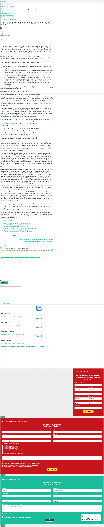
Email (76, 387)
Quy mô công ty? (91, 401)
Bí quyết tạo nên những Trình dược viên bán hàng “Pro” (16, 226)
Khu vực (54, 438)
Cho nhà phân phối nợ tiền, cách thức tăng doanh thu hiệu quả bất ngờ (19, 228)
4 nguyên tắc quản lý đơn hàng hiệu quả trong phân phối (16, 230)
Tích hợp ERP (15, 9)
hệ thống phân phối (11, 257)
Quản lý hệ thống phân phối (8, 123)
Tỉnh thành (55, 493)
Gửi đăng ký (88, 411)
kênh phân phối (20, 257)
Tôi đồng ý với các (17, 513)
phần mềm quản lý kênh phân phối (32, 257)
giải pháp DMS (3, 257)
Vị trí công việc (5, 438)
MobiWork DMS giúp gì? (9, 13)
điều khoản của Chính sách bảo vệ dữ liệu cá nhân (21, 513)
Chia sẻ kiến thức (7, 16)
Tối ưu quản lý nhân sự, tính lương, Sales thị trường (14, 453)
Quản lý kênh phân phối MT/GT (10, 445)
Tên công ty (77, 391)
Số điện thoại (91, 387)
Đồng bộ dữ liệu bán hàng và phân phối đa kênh (13, 449)
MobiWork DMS (6, 303)
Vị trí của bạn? (91, 396)
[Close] (2, 475)
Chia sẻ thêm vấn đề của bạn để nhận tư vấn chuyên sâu (12, 504)
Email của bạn (5, 493)
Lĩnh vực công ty (78, 396)
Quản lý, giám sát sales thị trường (10, 446)
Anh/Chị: (76, 382)
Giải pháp (22, 9)
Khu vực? (76, 401)
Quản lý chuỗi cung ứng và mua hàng (11, 447)
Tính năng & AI (6, 9)
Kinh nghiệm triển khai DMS (9, 19)
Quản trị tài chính (7, 450)
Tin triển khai (6, 15)
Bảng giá (28, 9)
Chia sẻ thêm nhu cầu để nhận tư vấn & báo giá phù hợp (12, 455)
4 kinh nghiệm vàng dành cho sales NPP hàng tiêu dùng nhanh (17, 231)
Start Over (57, 520)
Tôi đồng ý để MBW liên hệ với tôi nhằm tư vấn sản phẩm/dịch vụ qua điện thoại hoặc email (22, 463)
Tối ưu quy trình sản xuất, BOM (10, 452)
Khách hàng (34, 9)
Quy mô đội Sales (56, 498)
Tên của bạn (4, 488)
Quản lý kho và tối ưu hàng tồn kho (11, 448)
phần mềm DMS (7, 195)
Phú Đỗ (2, 31)
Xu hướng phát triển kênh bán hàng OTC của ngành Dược (16, 223)
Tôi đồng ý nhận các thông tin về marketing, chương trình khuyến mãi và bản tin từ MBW (21, 465)
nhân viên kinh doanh (14, 145)
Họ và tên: (83, 382)
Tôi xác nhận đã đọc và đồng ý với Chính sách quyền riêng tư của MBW (18, 466)
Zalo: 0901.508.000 (5, 1)
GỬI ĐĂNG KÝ (52, 469)
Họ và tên (4, 429)
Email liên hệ (4, 434)
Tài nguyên (41, 9)
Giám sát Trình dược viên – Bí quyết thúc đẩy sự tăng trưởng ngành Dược (20, 225)
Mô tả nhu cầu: (77, 405)
